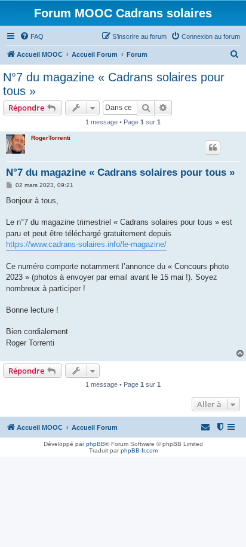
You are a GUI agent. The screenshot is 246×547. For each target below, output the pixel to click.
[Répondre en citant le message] (212, 147)
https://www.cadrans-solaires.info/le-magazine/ (86, 244)
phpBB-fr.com (139, 450)
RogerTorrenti (50, 138)
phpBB (95, 444)
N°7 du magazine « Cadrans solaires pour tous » (114, 84)
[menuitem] (32, 36)
